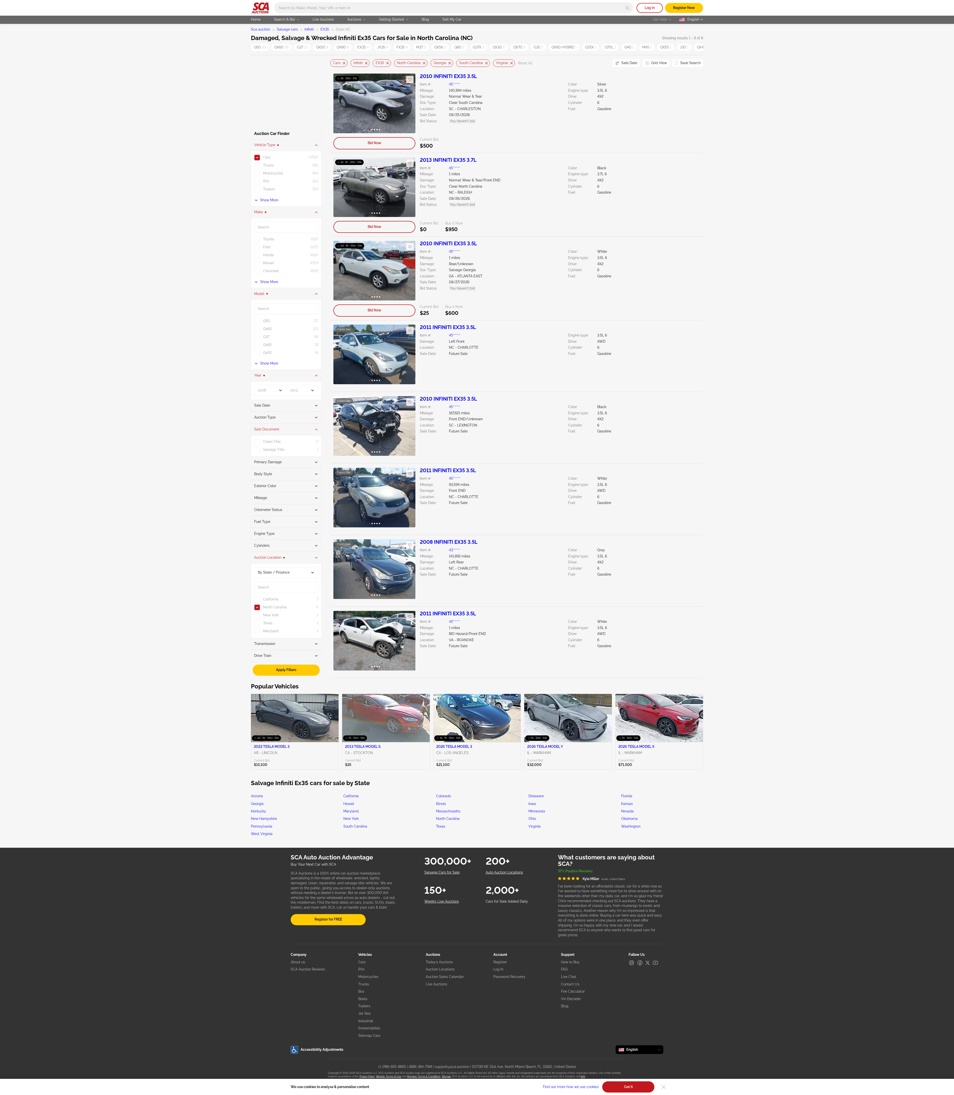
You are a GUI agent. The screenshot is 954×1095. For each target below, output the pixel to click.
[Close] (663, 1087)
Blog (425, 19)
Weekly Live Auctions (441, 901)
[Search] (627, 8)
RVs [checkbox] (266, 181)
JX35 (382, 47)
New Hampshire (264, 819)
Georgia (440, 63)
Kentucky (258, 811)
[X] (647, 963)
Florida (626, 796)
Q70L (610, 47)
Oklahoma (629, 819)
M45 (647, 47)
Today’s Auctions (439, 962)
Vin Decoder (571, 999)
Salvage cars (287, 29)
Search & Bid (284, 19)
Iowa (532, 804)
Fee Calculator (573, 991)
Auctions (354, 19)
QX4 (701, 47)
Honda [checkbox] (268, 255)
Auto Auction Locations (504, 872)
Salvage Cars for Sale (442, 872)
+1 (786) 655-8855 (392, 1067)
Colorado (443, 796)
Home (256, 19)
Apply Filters (286, 670)
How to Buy (570, 962)
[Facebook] (640, 963)
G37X (478, 47)
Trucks (363, 984)
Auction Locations (440, 969)
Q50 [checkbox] (266, 321)
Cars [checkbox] (267, 157)
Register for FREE (328, 919)
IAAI (583, 1076)
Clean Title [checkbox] (272, 442)
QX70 (519, 47)
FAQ (564, 969)
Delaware (536, 796)
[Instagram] (632, 963)
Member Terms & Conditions (423, 1076)
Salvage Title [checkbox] (273, 450)
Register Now (684, 8)
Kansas (627, 804)
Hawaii (348, 804)
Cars (337, 63)
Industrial (365, 1021)
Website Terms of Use (388, 1076)
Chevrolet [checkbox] (271, 271)
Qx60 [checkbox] (267, 329)
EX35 (324, 29)
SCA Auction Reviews (308, 969)
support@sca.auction (452, 1067)
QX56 (440, 47)
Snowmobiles (369, 1028)
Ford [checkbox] (267, 247)
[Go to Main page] (260, 7)
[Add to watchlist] (410, 79)
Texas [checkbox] (267, 623)
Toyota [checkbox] (268, 239)
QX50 (322, 47)
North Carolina (409, 63)
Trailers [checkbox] (269, 189)
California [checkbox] (270, 599)
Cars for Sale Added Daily (507, 901)
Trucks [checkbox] (268, 165)
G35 (538, 47)
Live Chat (568, 977)
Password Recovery (509, 977)
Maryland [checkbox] (270, 631)
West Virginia (262, 834)
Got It (628, 1087)
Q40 (629, 47)
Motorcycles (368, 977)
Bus (361, 991)
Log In (650, 8)
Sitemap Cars (369, 1036)
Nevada (627, 811)
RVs (361, 969)
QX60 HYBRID (564, 47)
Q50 (260, 47)
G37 (302, 47)
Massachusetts (448, 811)
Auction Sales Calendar (445, 977)
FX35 (402, 47)
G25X (590, 47)
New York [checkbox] (270, 615)
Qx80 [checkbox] (267, 345)
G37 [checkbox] (266, 337)
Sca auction (260, 29)
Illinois (441, 804)
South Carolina (471, 63)
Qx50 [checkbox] (267, 353)
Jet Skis (364, 1013)
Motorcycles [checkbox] (273, 173)
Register (500, 962)
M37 (421, 47)
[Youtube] (655, 963)
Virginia (502, 63)
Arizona (257, 796)
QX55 (665, 47)
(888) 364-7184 (420, 1067)
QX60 (281, 47)
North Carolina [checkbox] (275, 607)
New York (351, 819)
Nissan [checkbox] (268, 263)
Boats (362, 999)
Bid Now (374, 143)
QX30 (499, 47)
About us (298, 962)
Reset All (525, 63)
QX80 (343, 47)
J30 (684, 47)
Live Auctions (323, 19)
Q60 (459, 47)
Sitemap (446, 1076)
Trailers (364, 1006)
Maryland (351, 811)
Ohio (532, 819)
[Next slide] (602, 63)
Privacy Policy (367, 1076)
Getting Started (391, 19)
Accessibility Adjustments (322, 1050)
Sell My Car (451, 19)
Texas (440, 826)
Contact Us (570, 984)
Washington (630, 826)
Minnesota (536, 811)
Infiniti (309, 29)
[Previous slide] (334, 63)
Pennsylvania (261, 826)
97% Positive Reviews (575, 871)
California (351, 796)
